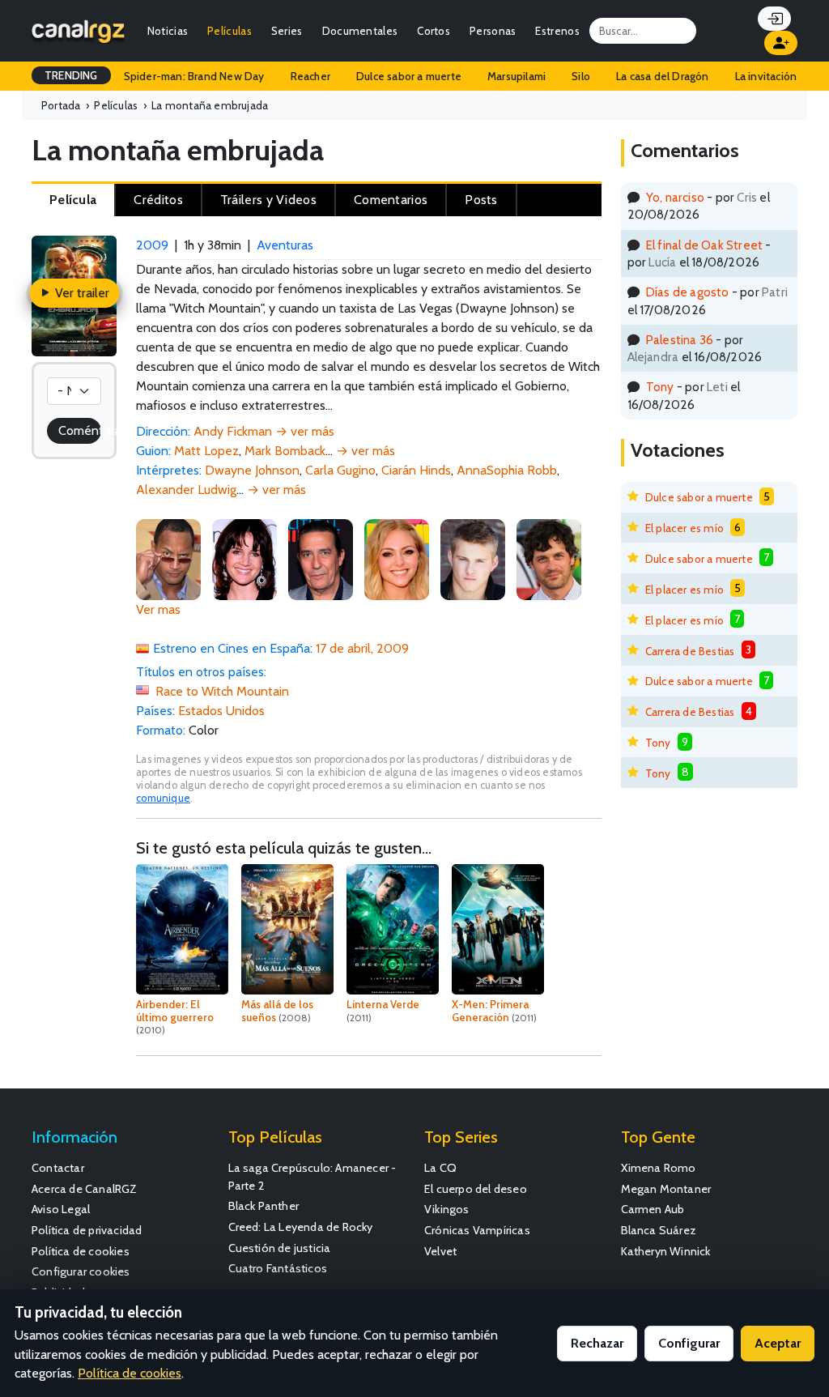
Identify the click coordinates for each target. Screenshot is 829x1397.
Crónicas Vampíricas (477, 1230)
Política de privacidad (87, 1230)
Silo (581, 76)
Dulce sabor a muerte (408, 76)
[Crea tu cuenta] (780, 43)
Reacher (310, 76)
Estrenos (557, 30)
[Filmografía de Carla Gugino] (244, 557)
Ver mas (158, 609)
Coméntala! (79, 430)
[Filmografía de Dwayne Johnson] (168, 557)
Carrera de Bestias (690, 651)
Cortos (433, 30)
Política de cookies (81, 1251)
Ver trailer (80, 292)
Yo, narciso (675, 197)
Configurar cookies (81, 1271)
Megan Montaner (666, 1189)
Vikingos (447, 1209)
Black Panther (264, 1206)
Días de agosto (687, 292)
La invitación (766, 76)
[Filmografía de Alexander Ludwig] (472, 557)
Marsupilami (516, 76)
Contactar (58, 1168)
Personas (493, 30)
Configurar (689, 1343)
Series (287, 30)
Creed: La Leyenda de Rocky (300, 1227)
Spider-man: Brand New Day (194, 76)
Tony (660, 386)
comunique (163, 798)
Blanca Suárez (659, 1230)
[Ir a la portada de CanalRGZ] (78, 30)
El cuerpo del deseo (475, 1189)
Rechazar (597, 1343)
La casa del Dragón (662, 76)
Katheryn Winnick (666, 1251)
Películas (229, 30)
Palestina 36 (679, 339)
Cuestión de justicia (279, 1248)
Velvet (440, 1251)
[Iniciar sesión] (774, 18)
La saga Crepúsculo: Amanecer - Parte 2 (312, 1177)
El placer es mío (684, 528)
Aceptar (778, 1343)
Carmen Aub (653, 1209)
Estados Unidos (221, 710)
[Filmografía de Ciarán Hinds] (320, 557)
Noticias (167, 30)
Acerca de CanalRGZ (85, 1189)
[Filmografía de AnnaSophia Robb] (396, 557)
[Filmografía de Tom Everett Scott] (549, 557)
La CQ (440, 1168)
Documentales (360, 30)
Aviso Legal (61, 1209)
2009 (152, 245)
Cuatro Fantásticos (278, 1268)
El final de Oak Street (704, 245)
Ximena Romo (658, 1168)
